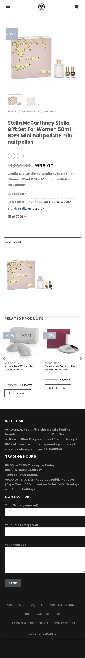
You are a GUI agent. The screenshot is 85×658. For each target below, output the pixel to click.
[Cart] (76, 6)
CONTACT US (64, 623)
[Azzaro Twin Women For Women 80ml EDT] (22, 342)
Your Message (15, 544)
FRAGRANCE (30, 111)
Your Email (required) (21, 525)
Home (12, 111)
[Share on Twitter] (13, 218)
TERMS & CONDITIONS (30, 623)
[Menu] (7, 6)
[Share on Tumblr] (25, 218)
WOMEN (50, 111)
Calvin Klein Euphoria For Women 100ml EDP (60, 368)
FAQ (32, 605)
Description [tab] (12, 241)
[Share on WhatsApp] (10, 218)
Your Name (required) (21, 505)
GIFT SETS (51, 201)
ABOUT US (15, 605)
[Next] (70, 56)
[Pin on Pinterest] (21, 218)
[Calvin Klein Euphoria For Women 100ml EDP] (63, 342)
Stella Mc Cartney (31, 208)
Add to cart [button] (17, 393)
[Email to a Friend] (17, 218)
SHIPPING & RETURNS (58, 605)
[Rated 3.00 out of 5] (13, 380)
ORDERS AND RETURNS (42, 614)
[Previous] (15, 56)
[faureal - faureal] (42, 7)
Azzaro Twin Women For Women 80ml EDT (19, 368)
